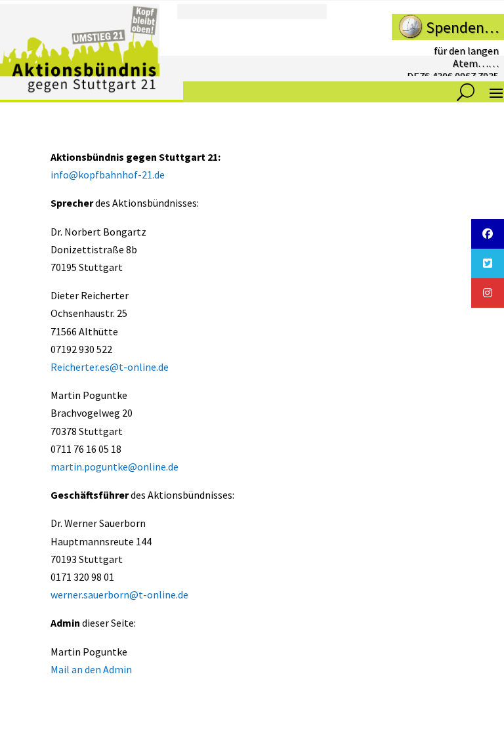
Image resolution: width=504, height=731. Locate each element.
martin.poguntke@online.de (114, 466)
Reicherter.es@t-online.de (110, 366)
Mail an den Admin (91, 669)
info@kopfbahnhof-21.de (108, 174)
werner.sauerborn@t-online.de (119, 594)
